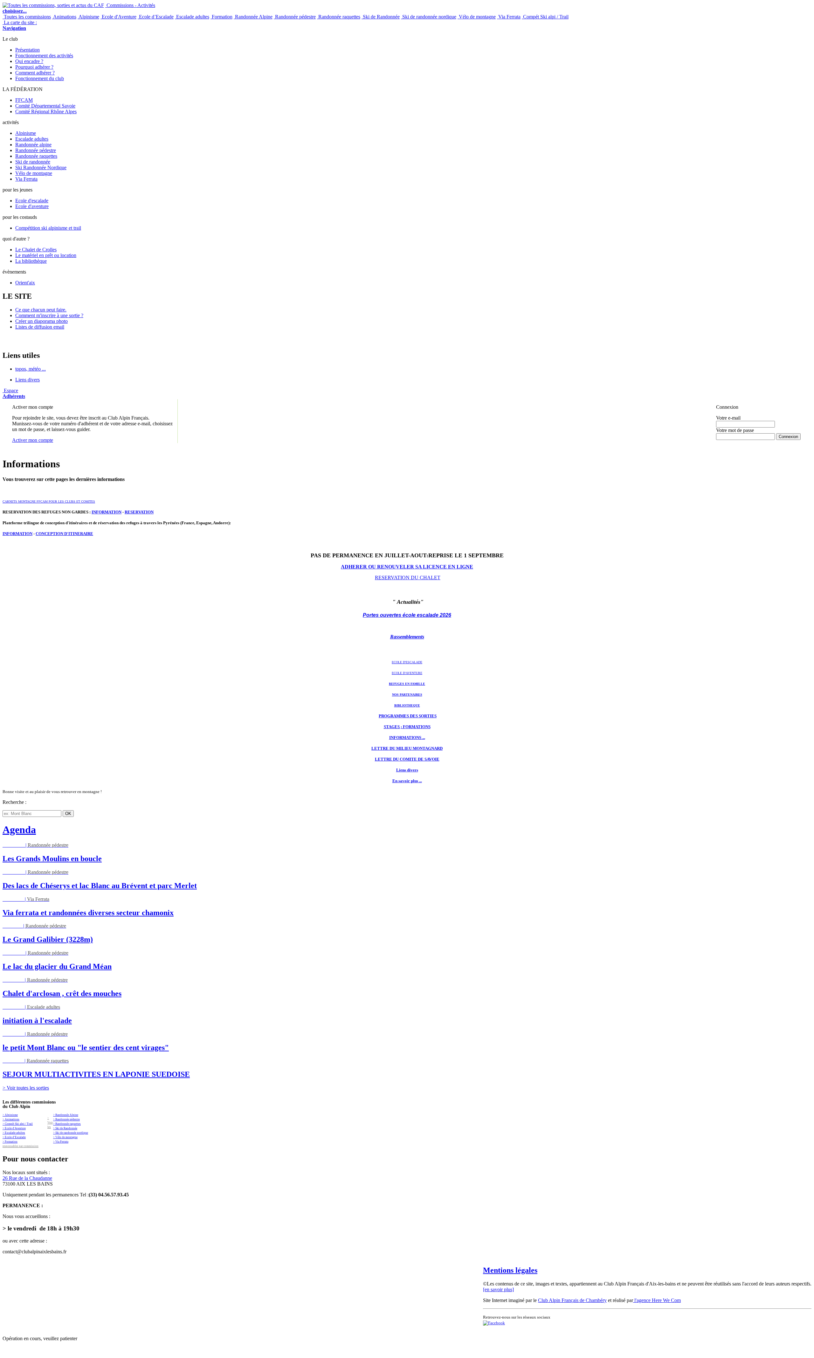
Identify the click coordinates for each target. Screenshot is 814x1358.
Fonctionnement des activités (44, 55)
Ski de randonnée (32, 161)
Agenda (19, 829)
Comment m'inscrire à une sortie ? (49, 315)
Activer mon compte (32, 440)
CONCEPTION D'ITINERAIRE (64, 533)
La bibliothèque (31, 261)
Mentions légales (510, 1270)
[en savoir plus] (498, 1289)
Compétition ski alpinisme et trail (48, 228)
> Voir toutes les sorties (26, 1087)
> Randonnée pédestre (66, 1119)
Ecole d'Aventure (118, 16)
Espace (14, 393)
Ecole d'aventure (32, 206)
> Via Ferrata (60, 1141)
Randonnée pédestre (295, 16)
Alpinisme (88, 16)
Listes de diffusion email (39, 327)
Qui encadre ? (29, 61)
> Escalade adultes (14, 1132)
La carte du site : (20, 25)
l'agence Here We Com (657, 1300)
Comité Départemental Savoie (45, 105)
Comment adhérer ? (35, 72)
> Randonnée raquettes (67, 1123)
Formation (221, 16)
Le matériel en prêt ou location (45, 255)
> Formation (10, 1141)
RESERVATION (139, 512)
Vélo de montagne (477, 16)
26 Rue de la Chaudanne (27, 1178)
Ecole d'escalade (31, 200)
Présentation (27, 49)
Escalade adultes (192, 16)
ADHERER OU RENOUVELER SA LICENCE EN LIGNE (407, 566)
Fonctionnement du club (39, 78)
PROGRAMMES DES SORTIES (408, 716)
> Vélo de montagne (65, 1137)
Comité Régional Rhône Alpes (46, 111)
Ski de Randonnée (381, 16)
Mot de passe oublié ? (732, 442)
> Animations (11, 1119)
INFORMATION (106, 512)
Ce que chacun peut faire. (40, 309)
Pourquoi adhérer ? (34, 67)
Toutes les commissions (27, 16)
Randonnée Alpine (253, 16)
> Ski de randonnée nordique (70, 1132)
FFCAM (24, 100)
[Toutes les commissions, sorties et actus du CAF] (53, 5)
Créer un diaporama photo (41, 321)
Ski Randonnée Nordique (40, 167)
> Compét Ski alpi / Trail (18, 1123)
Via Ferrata (509, 16)
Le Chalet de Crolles (36, 249)
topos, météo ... (30, 369)
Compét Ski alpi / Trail (545, 16)
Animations (64, 16)
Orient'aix (25, 282)
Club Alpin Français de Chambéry (572, 1300)
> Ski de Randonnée (65, 1128)
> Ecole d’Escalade (14, 1137)
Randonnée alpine (33, 144)
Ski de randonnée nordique (428, 16)
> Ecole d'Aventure (14, 1128)
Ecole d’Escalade (156, 16)
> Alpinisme (10, 1115)
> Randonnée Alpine (65, 1115)
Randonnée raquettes (338, 16)
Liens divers (27, 379)
